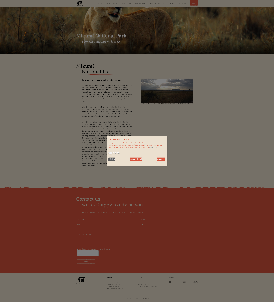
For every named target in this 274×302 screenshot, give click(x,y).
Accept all (160, 159)
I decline (112, 159)
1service (116, 154)
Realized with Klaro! (159, 163)
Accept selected (136, 159)
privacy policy (153, 147)
